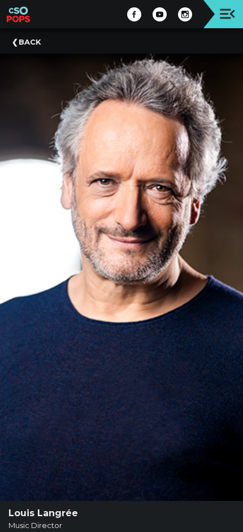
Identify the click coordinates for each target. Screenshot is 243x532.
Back (30, 41)
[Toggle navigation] (227, 14)
